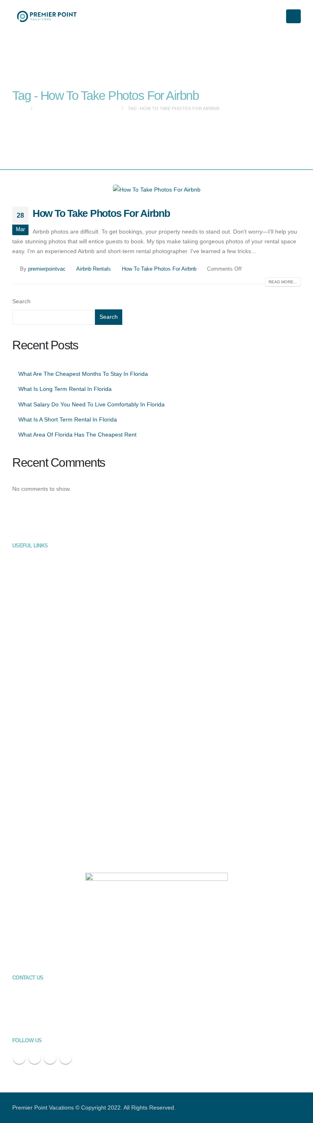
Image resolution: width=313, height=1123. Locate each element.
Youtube (50, 1058)
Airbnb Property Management (52, 575)
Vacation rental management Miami (59, 698)
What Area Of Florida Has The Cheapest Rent (77, 434)
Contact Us (31, 637)
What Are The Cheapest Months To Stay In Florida (83, 374)
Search (21, 301)
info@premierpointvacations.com (78, 1020)
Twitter (35, 1058)
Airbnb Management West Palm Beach (64, 836)
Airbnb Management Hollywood (54, 790)
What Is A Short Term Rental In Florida (67, 419)
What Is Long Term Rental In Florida (65, 389)
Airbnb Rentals (93, 269)
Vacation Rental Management (53, 560)
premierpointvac (47, 269)
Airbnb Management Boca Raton (56, 821)
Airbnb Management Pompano (54, 852)
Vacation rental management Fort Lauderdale (71, 683)
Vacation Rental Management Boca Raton (67, 714)
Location (28, 652)
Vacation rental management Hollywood (64, 744)
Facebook (19, 1058)
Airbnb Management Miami (50, 806)
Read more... (283, 282)
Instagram (66, 1058)
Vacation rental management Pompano (64, 760)
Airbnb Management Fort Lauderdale (61, 775)
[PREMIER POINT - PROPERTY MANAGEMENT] (47, 16)
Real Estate (32, 590)
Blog (23, 621)
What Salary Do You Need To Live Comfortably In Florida (91, 404)
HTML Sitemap (36, 668)
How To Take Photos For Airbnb (101, 213)
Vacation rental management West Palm (65, 729)
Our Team (30, 606)
